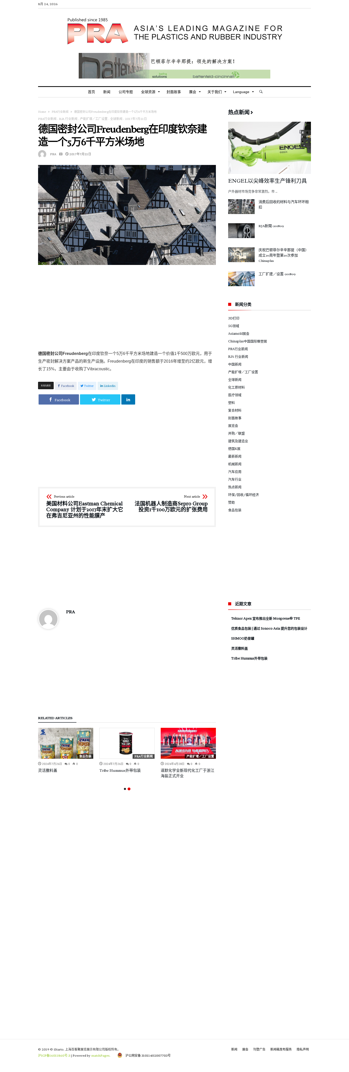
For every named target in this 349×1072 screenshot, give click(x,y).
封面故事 (234, 418)
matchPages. (101, 1055)
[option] (65, 750)
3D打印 (233, 318)
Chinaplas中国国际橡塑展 (247, 341)
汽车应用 (234, 472)
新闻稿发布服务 (281, 1049)
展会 (245, 1049)
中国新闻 (234, 364)
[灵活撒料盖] (65, 743)
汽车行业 (234, 479)
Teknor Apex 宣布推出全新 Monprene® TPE (265, 618)
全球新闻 (116, 119)
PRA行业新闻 (60, 112)
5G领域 (233, 326)
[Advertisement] (127, 307)
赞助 (231, 502)
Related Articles (55, 718)
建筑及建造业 (238, 441)
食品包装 (85, 756)
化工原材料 (236, 387)
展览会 (233, 425)
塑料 (231, 402)
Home (42, 112)
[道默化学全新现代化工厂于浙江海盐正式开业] (188, 743)
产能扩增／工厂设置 (94, 119)
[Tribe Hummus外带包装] (127, 743)
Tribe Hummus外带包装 (120, 770)
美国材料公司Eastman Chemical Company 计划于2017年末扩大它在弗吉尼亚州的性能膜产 (84, 507)
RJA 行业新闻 (68, 119)
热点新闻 (234, 487)
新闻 (234, 1049)
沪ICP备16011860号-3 (54, 1055)
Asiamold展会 (238, 333)
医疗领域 (234, 395)
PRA (53, 154)
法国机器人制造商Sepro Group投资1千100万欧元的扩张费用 (171, 504)
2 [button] (128, 788)
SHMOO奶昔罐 (242, 638)
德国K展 (234, 448)
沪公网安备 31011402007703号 (146, 1055)
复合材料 (234, 410)
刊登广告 (259, 1049)
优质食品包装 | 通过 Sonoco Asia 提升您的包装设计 (269, 628)
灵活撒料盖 (47, 770)
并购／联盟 (236, 433)
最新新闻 (234, 456)
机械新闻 (234, 464)
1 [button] (125, 789)
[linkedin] (128, 399)
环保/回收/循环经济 (243, 495)
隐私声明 (303, 1049)
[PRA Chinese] (174, 16)
